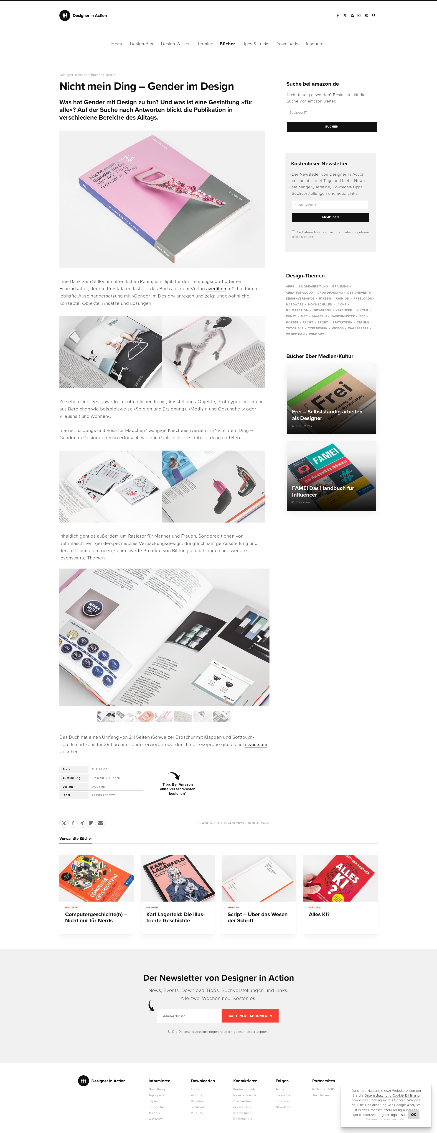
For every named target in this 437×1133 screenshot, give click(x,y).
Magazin (319, 316)
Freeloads (363, 298)
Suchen (331, 126)
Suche (374, 15)
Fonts (195, 1089)
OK (413, 1114)
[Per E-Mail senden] (100, 822)
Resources (315, 44)
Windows (317, 334)
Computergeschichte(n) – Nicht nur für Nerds (96, 917)
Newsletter (284, 1107)
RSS (352, 15)
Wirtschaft (156, 1119)
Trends (363, 322)
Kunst (291, 316)
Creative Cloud (299, 293)
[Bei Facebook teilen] (73, 822)
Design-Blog (142, 44)
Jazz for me (321, 1095)
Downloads (287, 44)
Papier (153, 1101)
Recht (308, 322)
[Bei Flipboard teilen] (91, 822)
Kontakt (359, 15)
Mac (304, 316)
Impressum (399, 1115)
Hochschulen (320, 304)
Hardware (295, 304)
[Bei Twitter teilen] (64, 822)
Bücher (227, 44)
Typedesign (318, 328)
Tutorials (295, 328)
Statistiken (342, 322)
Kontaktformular (245, 1089)
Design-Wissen (176, 44)
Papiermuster (343, 316)
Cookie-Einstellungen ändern (386, 1119)
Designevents (359, 293)
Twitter (281, 1089)
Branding (340, 286)
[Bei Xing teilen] (82, 822)
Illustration (297, 310)
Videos (338, 328)
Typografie (156, 1095)
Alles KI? (319, 914)
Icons (341, 304)
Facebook (337, 15)
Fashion (342, 298)
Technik (154, 1113)
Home (117, 44)
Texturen (197, 1107)
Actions (196, 1095)
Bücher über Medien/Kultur (319, 356)
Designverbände (300, 298)
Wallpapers (358, 328)
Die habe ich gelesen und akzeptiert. (220, 1032)
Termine (205, 44)
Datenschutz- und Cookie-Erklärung (392, 1095)
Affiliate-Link (211, 823)
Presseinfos (242, 1107)
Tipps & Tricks (255, 44)
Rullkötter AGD (323, 1089)
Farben (325, 298)
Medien (110, 75)
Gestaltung (157, 1089)
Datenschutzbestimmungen (322, 232)
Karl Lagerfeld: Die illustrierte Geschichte (175, 917)
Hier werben (242, 1101)
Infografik (322, 310)
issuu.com (256, 744)
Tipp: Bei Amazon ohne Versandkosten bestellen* (178, 789)
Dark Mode (367, 15)
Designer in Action (83, 15)
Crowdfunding (330, 293)
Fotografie (156, 1107)
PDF (362, 316)
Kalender (344, 310)
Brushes (197, 1101)
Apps (290, 286)
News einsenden (246, 1095)
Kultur (362, 310)
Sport (323, 322)
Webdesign (295, 334)
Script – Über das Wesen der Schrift (258, 917)
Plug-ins (197, 1113)
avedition (216, 289)
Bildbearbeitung (313, 286)
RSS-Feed (283, 1101)
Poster (292, 322)
